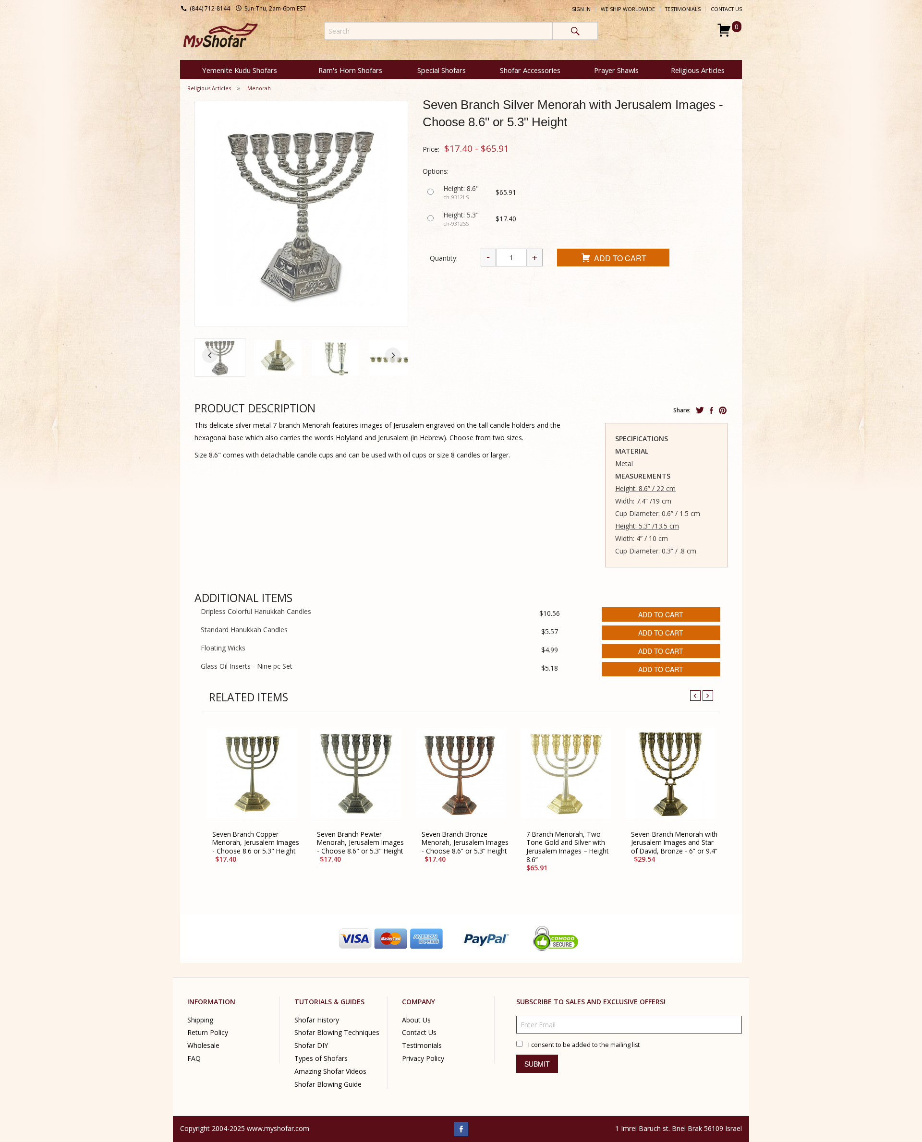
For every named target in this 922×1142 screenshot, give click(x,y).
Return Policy (207, 1032)
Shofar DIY (311, 1045)
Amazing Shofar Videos (330, 1071)
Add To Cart (620, 258)
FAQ (194, 1058)
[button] (219, 357)
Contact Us (726, 9)
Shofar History (316, 1019)
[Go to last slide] (210, 355)
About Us (416, 1019)
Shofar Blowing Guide (328, 1084)
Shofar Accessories (530, 70)
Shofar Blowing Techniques (336, 1032)
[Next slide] (392, 355)
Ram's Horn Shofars (350, 70)
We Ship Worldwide (628, 9)
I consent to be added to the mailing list (584, 1044)
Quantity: (444, 258)
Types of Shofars (321, 1058)
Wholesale (203, 1045)
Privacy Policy (423, 1058)
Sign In (581, 9)
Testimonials (683, 9)
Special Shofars (441, 70)
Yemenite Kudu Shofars (239, 70)
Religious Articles (698, 70)
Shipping (200, 1019)
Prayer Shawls (616, 70)
